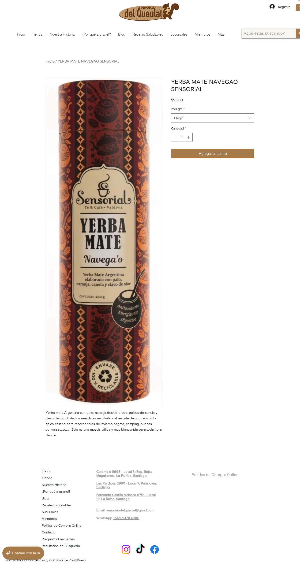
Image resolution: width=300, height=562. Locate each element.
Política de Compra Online (61, 525)
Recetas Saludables (56, 505)
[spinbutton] (182, 137)
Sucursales (50, 512)
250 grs (178, 109)
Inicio (50, 61)
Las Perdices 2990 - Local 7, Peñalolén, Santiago (126, 485)
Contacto (49, 532)
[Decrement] (175, 137)
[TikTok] (140, 549)
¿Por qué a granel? (56, 491)
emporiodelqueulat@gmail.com (130, 510)
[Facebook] (154, 549)
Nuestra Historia (54, 485)
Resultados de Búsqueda (61, 546)
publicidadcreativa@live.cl (66, 560)
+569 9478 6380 (126, 518)
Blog (45, 498)
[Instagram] (126, 549)
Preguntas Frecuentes (58, 539)
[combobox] (212, 117)
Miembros (49, 519)
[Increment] (189, 137)
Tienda (47, 478)
